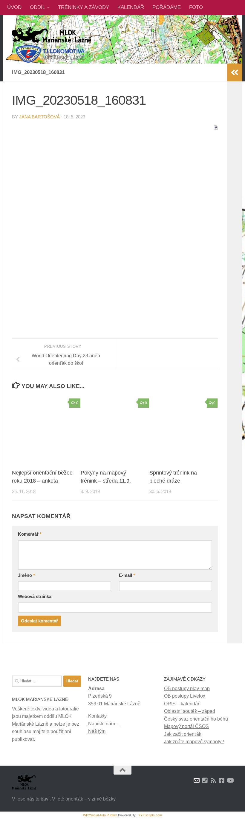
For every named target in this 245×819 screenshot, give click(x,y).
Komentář (30, 534)
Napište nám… (104, 723)
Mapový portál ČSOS (186, 726)
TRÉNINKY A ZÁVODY (83, 7)
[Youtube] (230, 781)
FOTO (196, 7)
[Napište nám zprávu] (197, 781)
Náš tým (96, 731)
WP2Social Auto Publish (100, 815)
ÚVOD (14, 7)
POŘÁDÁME (166, 7)
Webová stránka (34, 596)
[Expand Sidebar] (234, 72)
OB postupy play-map (187, 688)
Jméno (26, 575)
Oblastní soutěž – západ (189, 711)
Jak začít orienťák (182, 734)
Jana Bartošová (39, 117)
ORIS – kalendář (181, 703)
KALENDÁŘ (130, 7)
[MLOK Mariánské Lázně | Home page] (51, 45)
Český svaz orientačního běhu (196, 718)
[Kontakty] (205, 781)
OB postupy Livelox (184, 696)
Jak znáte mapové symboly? (194, 741)
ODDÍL (37, 7)
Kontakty (97, 715)
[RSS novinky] (213, 781)
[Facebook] (222, 781)
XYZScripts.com (150, 815)
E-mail (127, 575)
